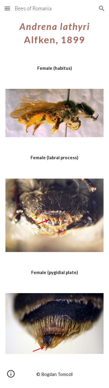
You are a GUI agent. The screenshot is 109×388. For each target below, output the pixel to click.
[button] (7, 8)
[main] (54, 32)
